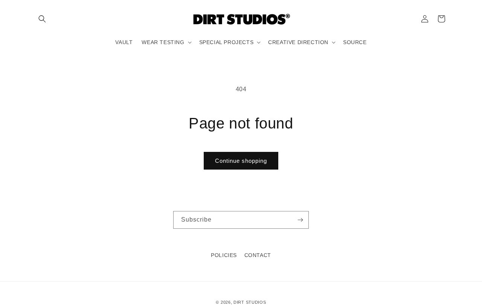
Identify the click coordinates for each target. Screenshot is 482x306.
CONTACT (257, 255)
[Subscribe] (300, 220)
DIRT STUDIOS (249, 302)
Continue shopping (241, 161)
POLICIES (224, 255)
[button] (42, 19)
